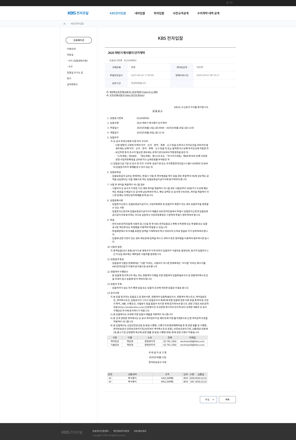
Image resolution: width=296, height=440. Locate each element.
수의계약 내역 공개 (208, 13)
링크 (69, 78)
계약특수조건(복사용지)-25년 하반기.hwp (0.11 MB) (133, 91)
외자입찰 (159, 13)
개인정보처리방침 (121, 430)
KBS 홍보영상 (140, 430)
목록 (227, 399)
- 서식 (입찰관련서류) (77, 60)
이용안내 (71, 48)
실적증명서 (72, 84)
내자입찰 (140, 13)
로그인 (229, 2)
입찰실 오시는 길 (75, 72)
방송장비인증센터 (100, 430)
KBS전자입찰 (118, 13)
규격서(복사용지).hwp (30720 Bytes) (126, 95)
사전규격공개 (181, 13)
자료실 (70, 54)
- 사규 (70, 66)
